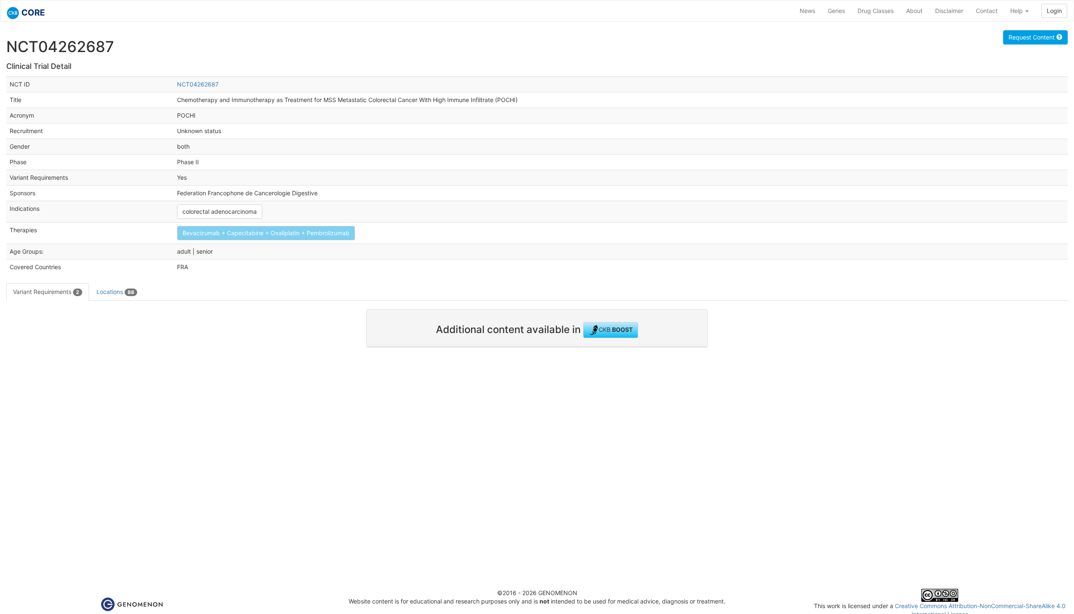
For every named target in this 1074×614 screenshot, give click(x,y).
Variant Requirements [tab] (46, 291)
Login (1054, 10)
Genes (836, 10)
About (914, 10)
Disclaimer (949, 10)
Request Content (1032, 37)
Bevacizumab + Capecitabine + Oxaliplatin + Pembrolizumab (265, 232)
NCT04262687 (198, 84)
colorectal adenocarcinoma (219, 211)
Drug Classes (876, 10)
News (807, 10)
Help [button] (1017, 10)
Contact (987, 10)
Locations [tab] (115, 291)
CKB (616, 329)
